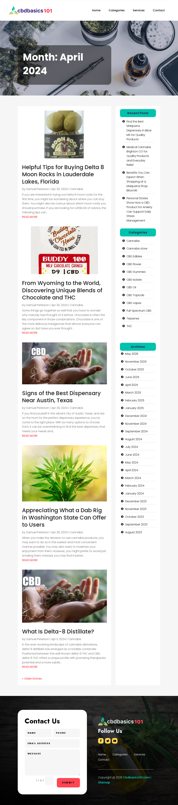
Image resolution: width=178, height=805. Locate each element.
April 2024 (131, 470)
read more (30, 217)
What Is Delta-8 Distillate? (58, 631)
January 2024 (134, 493)
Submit (68, 782)
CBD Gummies (136, 272)
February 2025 (134, 400)
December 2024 (136, 416)
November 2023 (135, 509)
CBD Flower (134, 264)
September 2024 (136, 431)
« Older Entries (32, 679)
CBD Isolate (134, 280)
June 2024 (132, 455)
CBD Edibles (134, 256)
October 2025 (134, 369)
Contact (159, 10)
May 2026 (131, 354)
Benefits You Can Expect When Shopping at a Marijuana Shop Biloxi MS (138, 181)
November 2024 (136, 424)
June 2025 (132, 377)
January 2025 (134, 408)
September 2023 (136, 524)
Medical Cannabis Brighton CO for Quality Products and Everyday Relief (139, 156)
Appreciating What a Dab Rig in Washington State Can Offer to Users (64, 517)
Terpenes (133, 318)
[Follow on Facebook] (101, 741)
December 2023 (136, 501)
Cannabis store (137, 249)
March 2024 (133, 478)
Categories (117, 10)
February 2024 (134, 486)
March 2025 (133, 393)
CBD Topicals (135, 295)
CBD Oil (131, 287)
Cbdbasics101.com (136, 777)
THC (129, 326)
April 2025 (131, 385)
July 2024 (131, 447)
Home (96, 10)
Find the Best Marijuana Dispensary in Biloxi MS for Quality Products (139, 130)
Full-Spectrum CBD (139, 311)
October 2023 (134, 517)
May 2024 (131, 463)
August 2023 (133, 532)
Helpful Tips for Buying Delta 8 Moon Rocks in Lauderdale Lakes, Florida (63, 174)
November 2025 (136, 362)
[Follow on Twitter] (108, 741)
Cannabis (76, 189)
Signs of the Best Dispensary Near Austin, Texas (61, 396)
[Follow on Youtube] (115, 741)
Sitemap (104, 782)
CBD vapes (134, 303)
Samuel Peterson (37, 189)
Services (139, 10)
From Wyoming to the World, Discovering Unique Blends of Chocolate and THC (62, 290)
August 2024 (133, 439)
